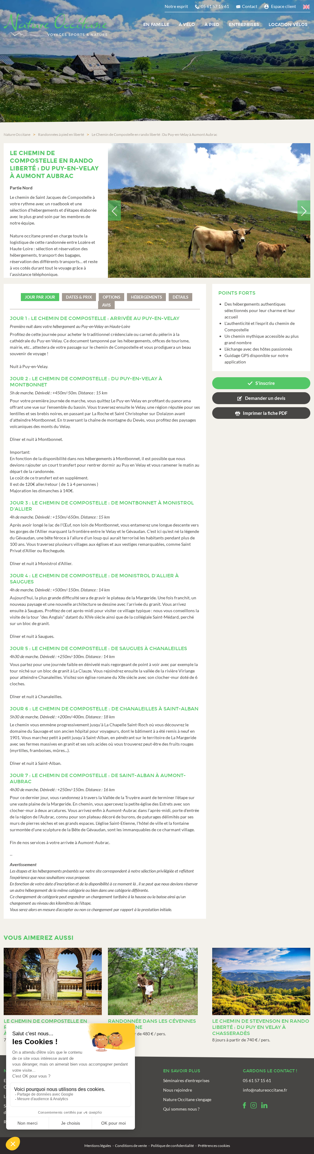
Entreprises (244, 24)
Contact (249, 6)
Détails (180, 297)
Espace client (283, 6)
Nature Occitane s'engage (187, 1099)
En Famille (156, 24)
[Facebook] (244, 1105)
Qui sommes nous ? (181, 1108)
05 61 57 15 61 (215, 6)
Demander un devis (265, 398)
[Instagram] (254, 1105)
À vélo (187, 24)
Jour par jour (40, 297)
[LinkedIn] (264, 1105)
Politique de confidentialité (172, 1145)
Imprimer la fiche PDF (265, 413)
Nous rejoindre (177, 1090)
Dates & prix (79, 297)
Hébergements (146, 297)
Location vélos (288, 24)
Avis (106, 305)
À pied (212, 24)
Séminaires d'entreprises (186, 1080)
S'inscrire (265, 383)
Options (111, 297)
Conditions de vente (131, 1145)
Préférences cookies (214, 1145)
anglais (306, 8)
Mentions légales (97, 1145)
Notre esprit (176, 6)
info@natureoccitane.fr (265, 1090)
